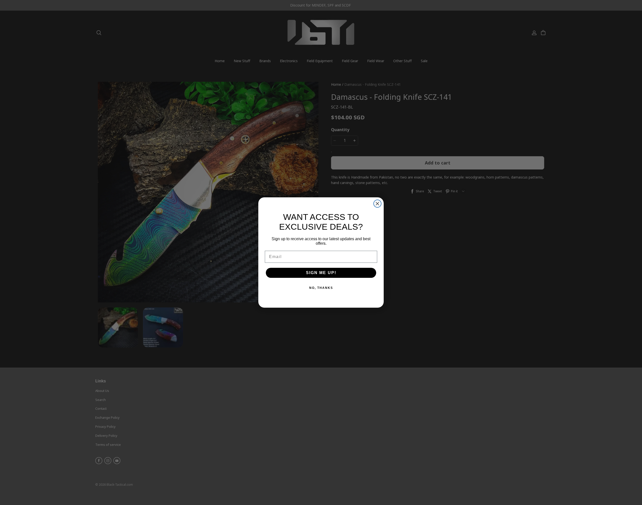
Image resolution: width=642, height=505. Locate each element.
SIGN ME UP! (321, 273)
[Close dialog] (377, 203)
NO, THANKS (321, 288)
